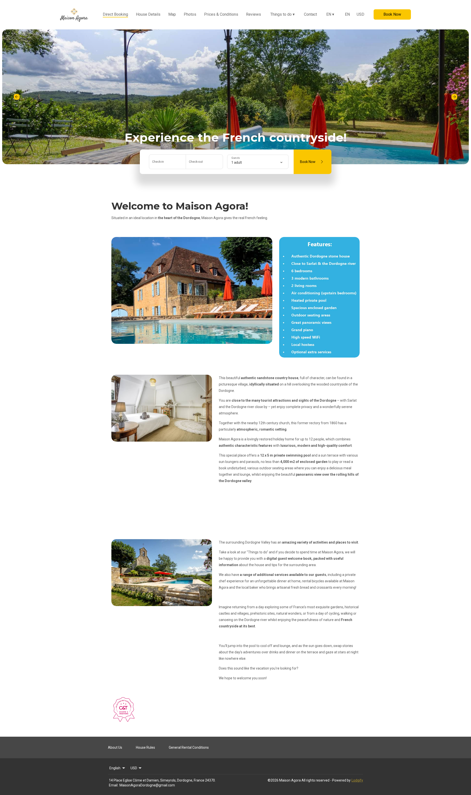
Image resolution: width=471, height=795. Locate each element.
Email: (113, 785)
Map (172, 14)
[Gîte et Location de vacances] (123, 720)
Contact (310, 14)
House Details (148, 14)
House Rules (145, 747)
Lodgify (357, 780)
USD (360, 14)
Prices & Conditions (221, 14)
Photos (190, 14)
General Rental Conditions (189, 747)
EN (330, 14)
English (114, 768)
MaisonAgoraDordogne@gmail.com (147, 785)
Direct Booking (115, 14)
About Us (115, 747)
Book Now (392, 14)
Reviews (253, 14)
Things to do (282, 14)
